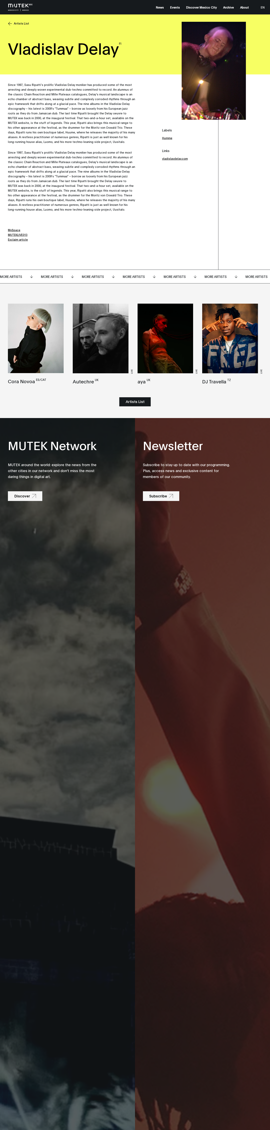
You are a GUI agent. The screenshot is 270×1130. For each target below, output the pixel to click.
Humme (167, 138)
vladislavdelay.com (175, 158)
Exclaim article (18, 239)
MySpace (14, 230)
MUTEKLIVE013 (17, 235)
